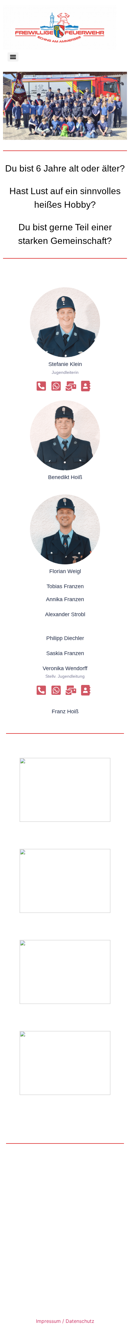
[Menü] (13, 57)
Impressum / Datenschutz (65, 1321)
